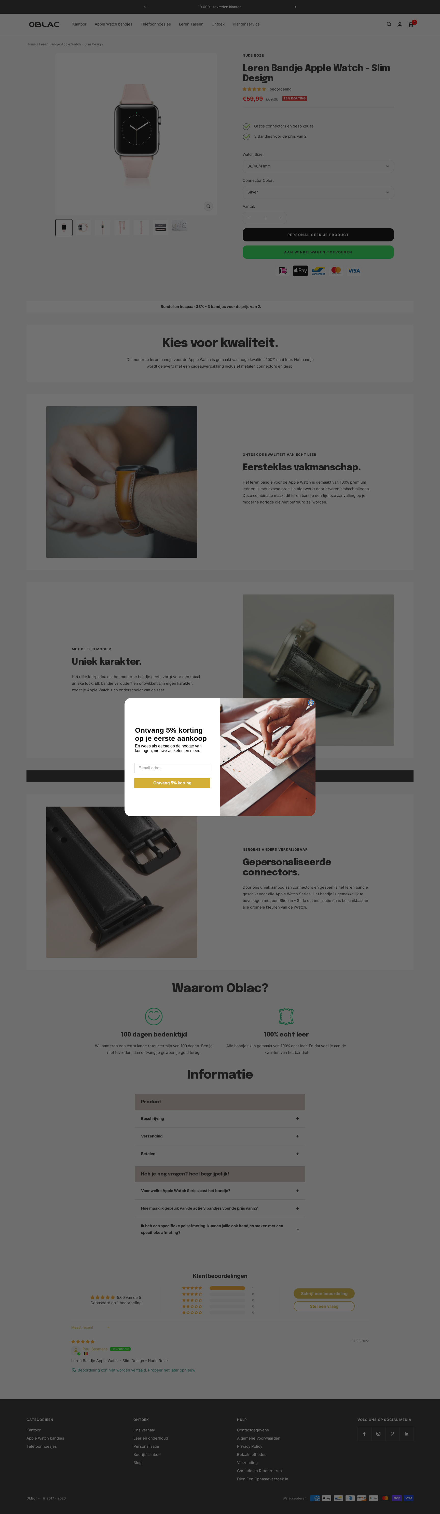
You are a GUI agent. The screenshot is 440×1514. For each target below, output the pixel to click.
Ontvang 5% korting (172, 783)
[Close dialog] (310, 702)
